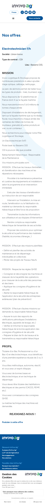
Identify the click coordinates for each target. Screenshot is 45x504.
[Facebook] (34, 12)
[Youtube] (26, 12)
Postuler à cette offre (12, 422)
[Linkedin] (30, 12)
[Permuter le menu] (13, 18)
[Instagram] (22, 12)
